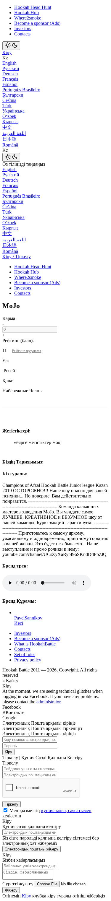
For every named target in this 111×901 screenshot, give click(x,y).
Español (9, 84)
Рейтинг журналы (26, 351)
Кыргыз (10, 121)
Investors (22, 28)
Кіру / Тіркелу (16, 256)
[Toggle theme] (11, 45)
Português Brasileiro (21, 89)
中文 (7, 127)
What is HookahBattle (35, 643)
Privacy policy (27, 659)
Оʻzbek (9, 116)
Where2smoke (27, 17)
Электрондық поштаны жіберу (31, 849)
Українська (13, 110)
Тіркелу (11, 804)
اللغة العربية (14, 133)
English (9, 63)
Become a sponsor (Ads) (37, 23)
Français (10, 79)
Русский (10, 68)
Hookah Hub (26, 12)
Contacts (22, 33)
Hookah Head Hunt (32, 7)
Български (12, 94)
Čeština (9, 100)
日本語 (9, 139)
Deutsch (10, 73)
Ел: (5, 360)
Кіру (7, 52)
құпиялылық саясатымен (66, 810)
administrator (48, 701)
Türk (7, 105)
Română (10, 144)
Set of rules (24, 654)
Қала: (7, 380)
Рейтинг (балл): (18, 340)
